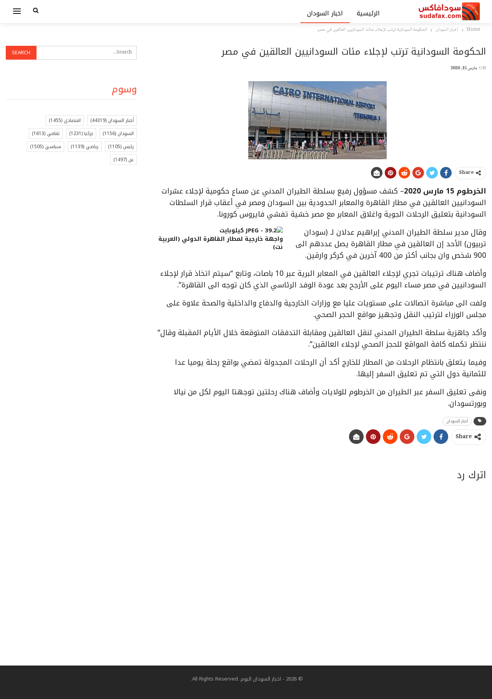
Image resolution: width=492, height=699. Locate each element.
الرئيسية (368, 13)
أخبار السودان (457, 421)
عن (123, 159)
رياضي (84, 146)
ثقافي (46, 133)
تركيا (81, 133)
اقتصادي (65, 120)
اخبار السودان (325, 13)
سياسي (45, 146)
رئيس (121, 146)
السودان (118, 133)
